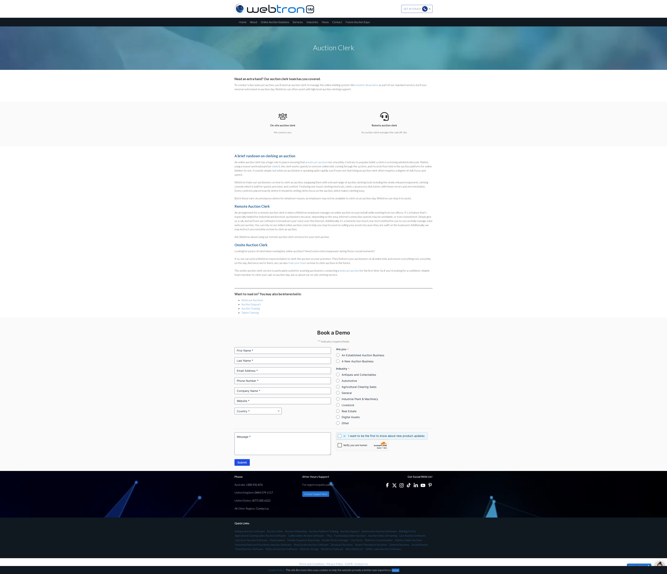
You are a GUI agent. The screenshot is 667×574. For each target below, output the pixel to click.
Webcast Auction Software (282, 549)
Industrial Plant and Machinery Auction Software (263, 544)
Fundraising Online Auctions (350, 535)
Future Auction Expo (357, 22)
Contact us (262, 508)
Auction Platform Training (323, 531)
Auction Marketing (296, 531)
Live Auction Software (412, 535)
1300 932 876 (254, 484)
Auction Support (251, 304)
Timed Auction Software (249, 549)
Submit (242, 462)
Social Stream (419, 544)
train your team (297, 262)
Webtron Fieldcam (332, 549)
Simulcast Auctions (342, 544)
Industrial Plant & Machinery (360, 399)
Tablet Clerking (250, 312)
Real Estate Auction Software (311, 544)
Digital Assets (351, 417)
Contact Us (361, 563)
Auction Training (250, 308)
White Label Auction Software (383, 549)
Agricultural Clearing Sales (359, 387)
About (253, 22)
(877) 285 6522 (261, 500)
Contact (337, 22)
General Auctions (399, 544)
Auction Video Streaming (382, 535)
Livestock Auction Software (251, 540)
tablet (275, 166)
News (325, 22)
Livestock (348, 405)
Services (298, 22)
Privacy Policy (334, 563)
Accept (395, 570)
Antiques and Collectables (359, 374)
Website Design (309, 549)
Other (345, 423)
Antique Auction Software (249, 531)
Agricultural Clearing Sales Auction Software (260, 535)
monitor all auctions (366, 85)
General (347, 393)
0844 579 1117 (264, 492)
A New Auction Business (357, 361)
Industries (312, 22)
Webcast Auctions (252, 300)
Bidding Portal (407, 531)
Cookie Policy (276, 570)
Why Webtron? (354, 549)
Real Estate (349, 411)
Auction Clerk (275, 531)
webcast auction (317, 162)
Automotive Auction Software (379, 531)
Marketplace (277, 540)
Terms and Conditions (311, 563)
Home (242, 22)
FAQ (329, 535)
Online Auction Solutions (275, 22)
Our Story (357, 540)
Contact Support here (315, 493)
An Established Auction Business (363, 355)
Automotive (349, 380)
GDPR (349, 563)
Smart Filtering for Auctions (371, 544)
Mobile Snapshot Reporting (303, 540)
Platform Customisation (379, 540)
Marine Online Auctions (408, 540)
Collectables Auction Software (306, 535)
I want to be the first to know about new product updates (386, 436)
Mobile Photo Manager (335, 540)
